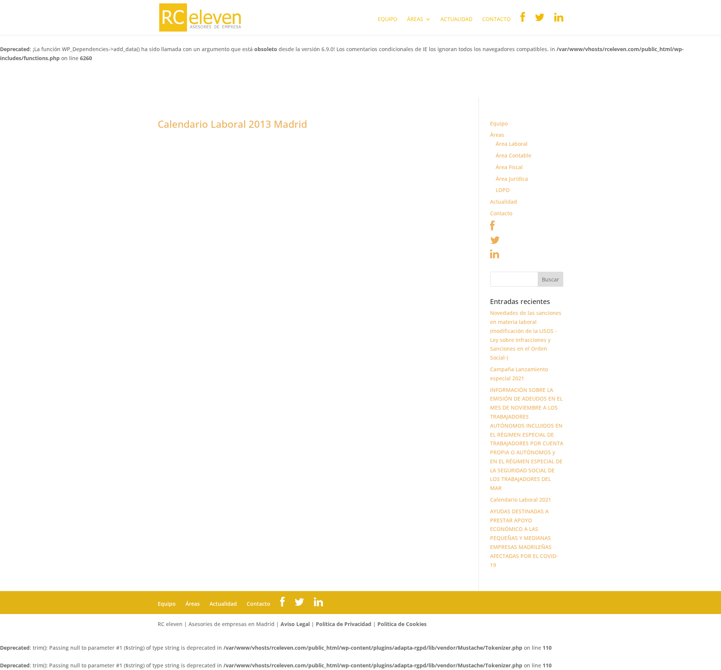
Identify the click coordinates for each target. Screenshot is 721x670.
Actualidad (456, 20)
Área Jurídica (512, 178)
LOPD (503, 190)
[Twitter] (495, 241)
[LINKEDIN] (558, 23)
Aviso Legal (295, 624)
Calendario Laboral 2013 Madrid (232, 124)
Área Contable (513, 155)
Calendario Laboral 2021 (520, 499)
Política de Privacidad (343, 624)
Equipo (387, 20)
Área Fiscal (509, 167)
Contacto (496, 20)
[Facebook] (492, 227)
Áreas (415, 20)
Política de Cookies (402, 624)
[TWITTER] (540, 23)
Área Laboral (512, 143)
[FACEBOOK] (522, 23)
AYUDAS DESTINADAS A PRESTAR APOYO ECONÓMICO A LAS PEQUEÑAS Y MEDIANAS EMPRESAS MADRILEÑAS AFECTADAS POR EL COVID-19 (524, 538)
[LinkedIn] (494, 255)
